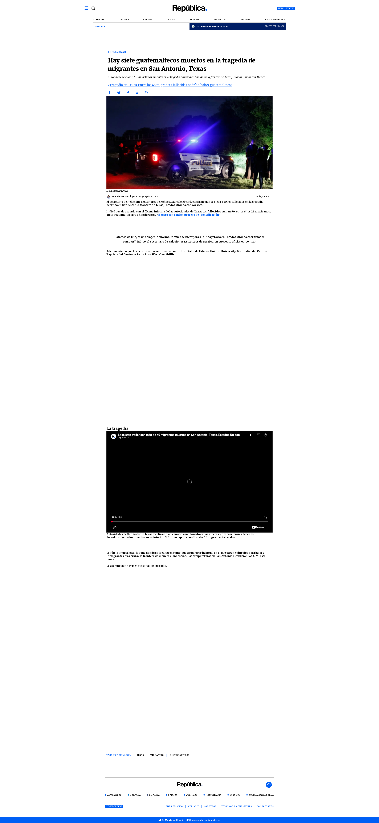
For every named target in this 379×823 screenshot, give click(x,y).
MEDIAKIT (193, 806)
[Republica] (189, 8)
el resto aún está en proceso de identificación (188, 214)
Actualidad (114, 795)
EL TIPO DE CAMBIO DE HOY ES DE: (212, 26)
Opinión (173, 795)
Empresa (154, 795)
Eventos (235, 795)
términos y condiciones (236, 806)
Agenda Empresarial (261, 795)
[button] (109, 92)
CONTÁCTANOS (265, 806)
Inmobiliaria (213, 795)
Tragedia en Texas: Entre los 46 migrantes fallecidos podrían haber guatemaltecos (171, 85)
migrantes (157, 755)
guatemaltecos (179, 755)
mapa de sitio (174, 806)
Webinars (191, 795)
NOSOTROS (210, 806)
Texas (140, 755)
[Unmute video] (189, 482)
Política (135, 795)
